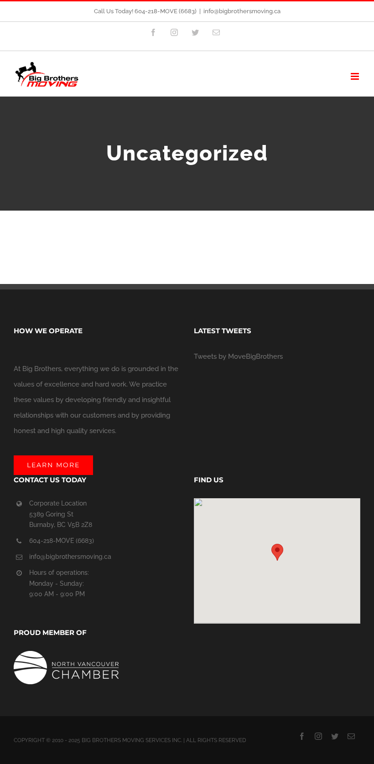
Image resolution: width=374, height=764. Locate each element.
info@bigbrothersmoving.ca (241, 11)
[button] (277, 552)
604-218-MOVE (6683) (61, 540)
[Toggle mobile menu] (355, 76)
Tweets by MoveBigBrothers (238, 356)
